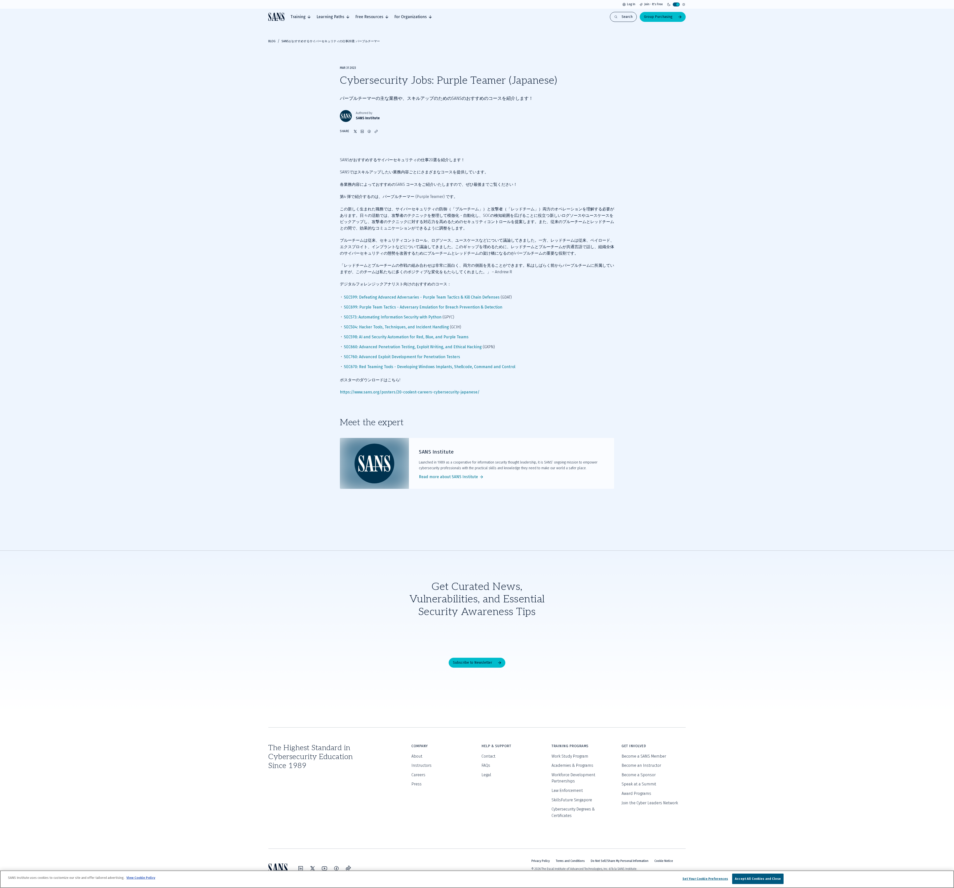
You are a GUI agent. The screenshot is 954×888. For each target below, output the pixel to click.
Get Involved (634, 746)
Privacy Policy (540, 861)
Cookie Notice (663, 861)
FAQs (485, 765)
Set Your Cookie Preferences (705, 879)
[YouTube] (324, 868)
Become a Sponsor (639, 774)
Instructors (421, 765)
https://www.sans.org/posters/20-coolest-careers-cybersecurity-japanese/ (409, 392)
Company (419, 746)
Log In (631, 4)
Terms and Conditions (570, 861)
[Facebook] (336, 868)
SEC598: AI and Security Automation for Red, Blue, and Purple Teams (406, 337)
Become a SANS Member (644, 756)
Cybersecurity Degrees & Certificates (573, 812)
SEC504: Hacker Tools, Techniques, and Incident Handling (396, 327)
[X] (313, 868)
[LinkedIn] (301, 868)
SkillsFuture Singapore (572, 800)
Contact (488, 756)
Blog (272, 41)
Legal (486, 774)
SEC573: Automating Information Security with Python (392, 317)
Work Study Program (570, 756)
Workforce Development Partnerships (573, 778)
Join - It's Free (653, 4)
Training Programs (570, 746)
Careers (418, 774)
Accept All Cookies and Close (758, 879)
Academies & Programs (572, 765)
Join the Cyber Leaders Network (650, 803)
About (416, 756)
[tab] (300, 17)
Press (416, 784)
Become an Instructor (641, 765)
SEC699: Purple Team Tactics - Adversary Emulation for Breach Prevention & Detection (423, 307)
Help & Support (496, 746)
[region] (477, 879)
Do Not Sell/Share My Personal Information (619, 861)
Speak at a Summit (639, 784)
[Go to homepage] (276, 17)
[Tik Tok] (348, 868)
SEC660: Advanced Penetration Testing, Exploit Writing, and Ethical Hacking (413, 347)
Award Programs (636, 793)
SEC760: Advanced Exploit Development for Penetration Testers (402, 356)
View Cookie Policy (140, 878)
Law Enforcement (567, 790)
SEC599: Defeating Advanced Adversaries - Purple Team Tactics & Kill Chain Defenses (422, 297)
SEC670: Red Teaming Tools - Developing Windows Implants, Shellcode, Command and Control (429, 366)
